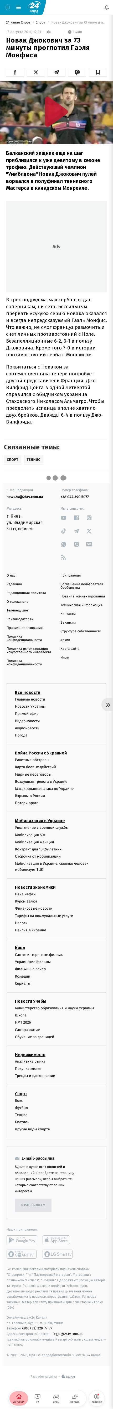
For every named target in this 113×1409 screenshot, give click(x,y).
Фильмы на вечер (30, 969)
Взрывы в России (30, 796)
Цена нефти (25, 894)
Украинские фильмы (33, 962)
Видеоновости (27, 721)
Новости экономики (35, 887)
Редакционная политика (26, 593)
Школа (21, 1015)
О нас (11, 575)
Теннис (21, 1114)
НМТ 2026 (23, 1022)
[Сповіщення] (106, 7)
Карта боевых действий (35, 767)
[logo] (34, 7)
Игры (64, 657)
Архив (65, 640)
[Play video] (56, 112)
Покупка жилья (28, 1068)
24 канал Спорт (18, 22)
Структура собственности (80, 631)
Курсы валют (26, 901)
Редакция (14, 584)
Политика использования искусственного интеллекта (29, 650)
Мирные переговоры (33, 774)
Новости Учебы (30, 1001)
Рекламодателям (20, 619)
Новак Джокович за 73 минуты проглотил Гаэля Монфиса (78, 22)
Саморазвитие (27, 1029)
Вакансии (68, 622)
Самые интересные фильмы (39, 954)
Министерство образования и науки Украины (54, 1008)
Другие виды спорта (32, 1129)
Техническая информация (81, 605)
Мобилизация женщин (34, 842)
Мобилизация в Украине (40, 820)
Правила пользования (25, 628)
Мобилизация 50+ (30, 834)
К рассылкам (33, 1205)
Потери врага (26, 803)
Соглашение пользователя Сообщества (82, 586)
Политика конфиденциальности (24, 638)
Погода (21, 735)
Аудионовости (27, 728)
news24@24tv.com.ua (25, 497)
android (22, 1239)
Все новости (27, 692)
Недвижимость (30, 1054)
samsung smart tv (58, 1254)
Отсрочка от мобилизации (38, 856)
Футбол (21, 1107)
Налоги (21, 922)
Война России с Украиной (41, 753)
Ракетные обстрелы (32, 760)
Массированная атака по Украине (44, 788)
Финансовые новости (33, 908)
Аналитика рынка (30, 1061)
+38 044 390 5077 (74, 497)
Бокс (19, 1100)
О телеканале (17, 602)
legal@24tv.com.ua (68, 1334)
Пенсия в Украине (30, 930)
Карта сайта (70, 649)
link (63, 517)
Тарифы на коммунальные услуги (44, 915)
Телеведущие (17, 610)
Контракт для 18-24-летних (38, 849)
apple (58, 1239)
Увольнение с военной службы (42, 827)
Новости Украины (30, 706)
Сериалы (22, 983)
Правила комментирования (82, 596)
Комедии (22, 976)
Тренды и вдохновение (35, 1076)
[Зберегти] (98, 72)
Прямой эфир (27, 713)
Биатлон (22, 1122)
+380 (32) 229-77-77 (37, 1328)
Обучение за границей (34, 1036)
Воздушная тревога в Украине (41, 781)
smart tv (22, 1254)
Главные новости (30, 699)
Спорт (41, 22)
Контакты (68, 614)
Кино (20, 947)
